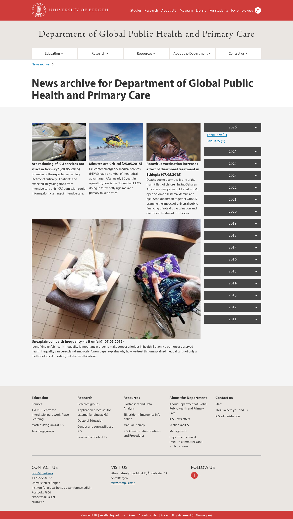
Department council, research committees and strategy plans (186, 441)
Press (132, 515)
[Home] (39, 10)
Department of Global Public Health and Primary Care (146, 34)
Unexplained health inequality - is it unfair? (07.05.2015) (78, 341)
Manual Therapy (134, 425)
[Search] (258, 10)
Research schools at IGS (93, 437)
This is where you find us (231, 410)
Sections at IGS (179, 425)
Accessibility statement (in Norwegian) (186, 515)
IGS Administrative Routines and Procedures (142, 433)
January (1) (216, 140)
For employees (242, 10)
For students (218, 10)
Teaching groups (43, 431)
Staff (218, 404)
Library (201, 10)
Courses (37, 404)
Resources (144, 53)
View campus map (123, 483)
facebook (196, 476)
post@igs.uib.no (42, 473)
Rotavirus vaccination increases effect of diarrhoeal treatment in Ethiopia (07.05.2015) (172, 169)
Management (178, 431)
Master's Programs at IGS (48, 425)
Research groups (88, 404)
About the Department (190, 53)
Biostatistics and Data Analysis (138, 406)
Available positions (112, 515)
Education (52, 53)
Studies (135, 10)
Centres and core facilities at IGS (96, 428)
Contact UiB (89, 515)
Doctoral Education (90, 420)
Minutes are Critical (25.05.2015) (115, 163)
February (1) (217, 134)
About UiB (169, 10)
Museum (186, 10)
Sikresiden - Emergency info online (142, 416)
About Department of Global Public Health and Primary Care (188, 408)
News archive (40, 64)
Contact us (237, 53)
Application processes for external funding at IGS (94, 412)
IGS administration (227, 416)
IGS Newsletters (179, 419)
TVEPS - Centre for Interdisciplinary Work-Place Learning (50, 414)
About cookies (148, 515)
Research (151, 10)
